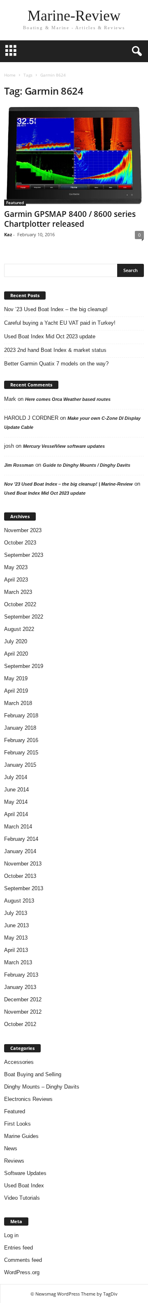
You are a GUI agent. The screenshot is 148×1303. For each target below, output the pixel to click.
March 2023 (18, 592)
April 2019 (16, 691)
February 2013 (21, 975)
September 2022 (23, 617)
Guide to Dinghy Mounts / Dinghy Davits (86, 465)
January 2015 (20, 765)
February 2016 (21, 740)
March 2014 (18, 827)
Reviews (14, 1161)
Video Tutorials (22, 1198)
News (10, 1148)
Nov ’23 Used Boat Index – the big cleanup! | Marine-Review (68, 484)
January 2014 (20, 851)
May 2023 (16, 567)
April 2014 (16, 814)
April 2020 (16, 654)
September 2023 (23, 555)
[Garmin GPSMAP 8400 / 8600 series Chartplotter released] (74, 156)
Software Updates (25, 1173)
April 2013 (16, 950)
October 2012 (20, 1024)
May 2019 (16, 678)
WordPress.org (21, 1272)
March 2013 (18, 962)
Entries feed (18, 1248)
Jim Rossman (19, 465)
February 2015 (21, 752)
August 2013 (19, 901)
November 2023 (23, 530)
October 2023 (20, 543)
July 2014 (15, 777)
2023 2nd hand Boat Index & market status (55, 350)
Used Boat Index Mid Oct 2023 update (49, 336)
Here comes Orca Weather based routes (68, 399)
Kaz (8, 234)
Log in (11, 1235)
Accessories (19, 1062)
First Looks (17, 1124)
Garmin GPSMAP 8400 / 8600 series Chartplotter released (70, 219)
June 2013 (16, 925)
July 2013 (15, 913)
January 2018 (20, 728)
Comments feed (23, 1260)
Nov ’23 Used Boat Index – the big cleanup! (56, 309)
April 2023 (16, 580)
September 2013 (23, 888)
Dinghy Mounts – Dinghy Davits (41, 1087)
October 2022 (20, 604)
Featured (15, 202)
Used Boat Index (24, 1185)
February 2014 (21, 839)
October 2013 (20, 876)
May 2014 (16, 802)
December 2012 (23, 999)
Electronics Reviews (28, 1099)
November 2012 (23, 1012)
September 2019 (23, 666)
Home (10, 75)
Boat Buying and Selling (32, 1074)
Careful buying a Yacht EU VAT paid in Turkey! (60, 323)
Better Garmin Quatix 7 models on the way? (56, 364)
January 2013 (20, 987)
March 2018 (18, 703)
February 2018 (21, 715)
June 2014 (16, 789)
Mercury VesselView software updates (64, 446)
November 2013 (23, 864)
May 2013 (16, 938)
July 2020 (15, 641)
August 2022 (19, 629)
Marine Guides (21, 1136)
